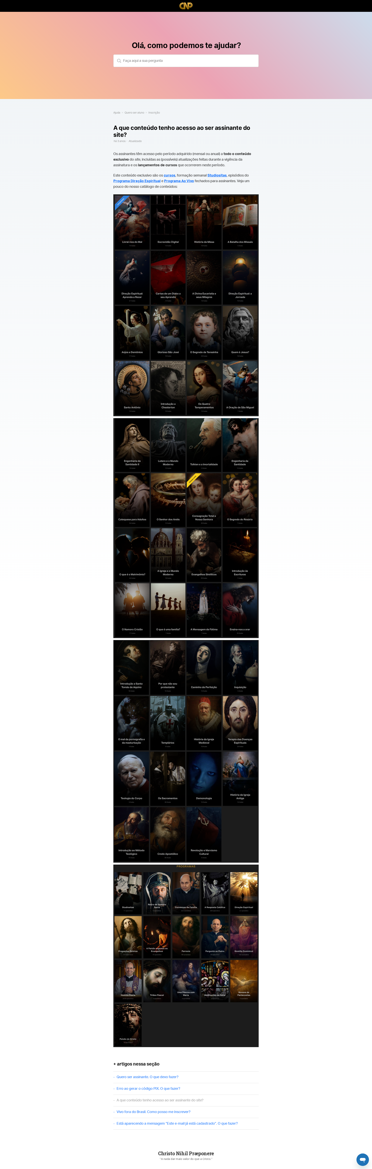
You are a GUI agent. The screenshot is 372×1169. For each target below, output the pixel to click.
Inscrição (154, 112)
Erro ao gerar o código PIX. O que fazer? (148, 1089)
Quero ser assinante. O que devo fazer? (147, 1077)
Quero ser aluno (134, 112)
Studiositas (217, 175)
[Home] (186, 6)
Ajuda (116, 112)
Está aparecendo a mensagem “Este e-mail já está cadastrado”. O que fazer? (177, 1123)
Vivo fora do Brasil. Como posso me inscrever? (153, 1112)
